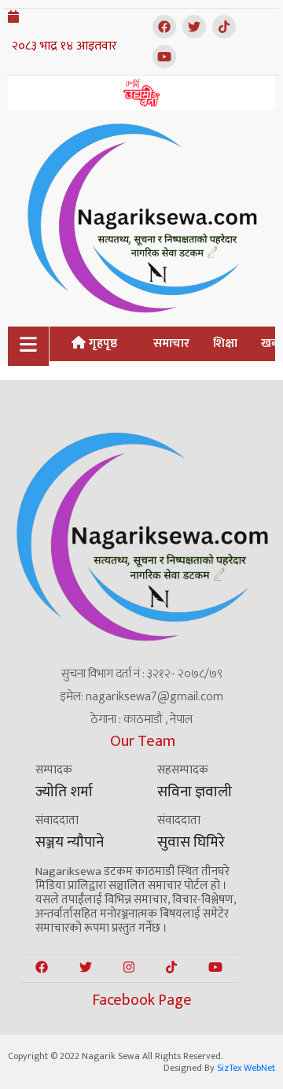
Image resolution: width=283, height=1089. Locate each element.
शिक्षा (225, 343)
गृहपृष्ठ (101, 343)
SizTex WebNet (246, 1068)
